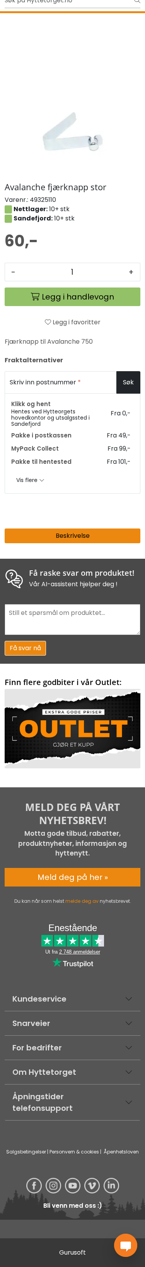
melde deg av (82, 901)
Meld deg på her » (73, 877)
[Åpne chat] (125, 1245)
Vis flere (27, 480)
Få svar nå (25, 648)
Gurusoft (72, 1252)
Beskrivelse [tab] (73, 535)
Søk (128, 382)
